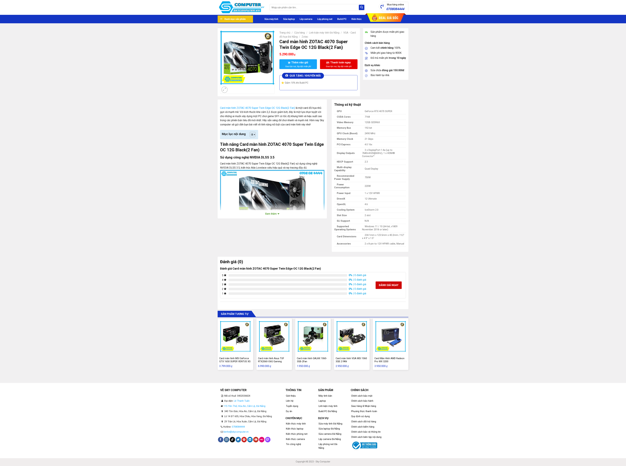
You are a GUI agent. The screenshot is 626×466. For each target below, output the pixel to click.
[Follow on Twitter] (238, 439)
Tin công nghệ (293, 444)
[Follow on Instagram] (226, 439)
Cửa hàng (299, 32)
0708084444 (238, 426)
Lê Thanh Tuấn (242, 401)
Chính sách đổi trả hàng (363, 421)
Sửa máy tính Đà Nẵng (330, 423)
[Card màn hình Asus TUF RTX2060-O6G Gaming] (274, 336)
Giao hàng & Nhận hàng (363, 406)
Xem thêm (271, 213)
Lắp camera (306, 19)
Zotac (305, 36)
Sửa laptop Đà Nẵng (329, 428)
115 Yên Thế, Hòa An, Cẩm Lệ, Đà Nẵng (244, 406)
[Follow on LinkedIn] (250, 439)
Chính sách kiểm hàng (362, 426)
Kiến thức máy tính (296, 423)
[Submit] (361, 7)
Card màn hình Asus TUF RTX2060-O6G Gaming (271, 360)
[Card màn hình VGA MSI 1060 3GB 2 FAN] (351, 336)
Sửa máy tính (271, 19)
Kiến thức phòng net (296, 434)
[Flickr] (261, 439)
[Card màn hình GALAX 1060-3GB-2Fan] (313, 336)
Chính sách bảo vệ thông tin (366, 431)
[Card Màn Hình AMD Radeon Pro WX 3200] (390, 336)
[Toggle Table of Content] (251, 134)
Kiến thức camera (295, 439)
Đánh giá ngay (388, 285)
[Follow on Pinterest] (244, 439)
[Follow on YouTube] (256, 439)
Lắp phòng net (324, 19)
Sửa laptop (289, 19)
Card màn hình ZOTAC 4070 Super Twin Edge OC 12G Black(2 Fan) (257, 107)
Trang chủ (284, 32)
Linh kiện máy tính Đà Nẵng (324, 32)
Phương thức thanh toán (364, 411)
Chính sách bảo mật (361, 395)
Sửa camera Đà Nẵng (330, 434)
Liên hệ (289, 401)
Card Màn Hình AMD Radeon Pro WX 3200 (389, 360)
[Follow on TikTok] (232, 439)
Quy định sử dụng (360, 416)
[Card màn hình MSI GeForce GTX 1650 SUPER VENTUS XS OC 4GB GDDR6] (235, 336)
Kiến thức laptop (294, 428)
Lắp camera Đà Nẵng (330, 439)
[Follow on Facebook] (220, 439)
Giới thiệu (291, 395)
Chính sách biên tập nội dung (366, 437)
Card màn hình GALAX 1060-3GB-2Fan (312, 360)
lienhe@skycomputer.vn (236, 431)
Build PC (342, 19)
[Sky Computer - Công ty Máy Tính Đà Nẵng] (241, 7)
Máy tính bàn (325, 395)
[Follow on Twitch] (267, 439)
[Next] (232, 88)
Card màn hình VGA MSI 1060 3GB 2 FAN (351, 360)
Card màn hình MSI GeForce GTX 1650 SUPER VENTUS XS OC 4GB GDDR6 (235, 361)
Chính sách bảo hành (362, 401)
